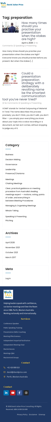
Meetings (9, 179)
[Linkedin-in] (6, 392)
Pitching (9, 220)
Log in (8, 278)
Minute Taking (11, 210)
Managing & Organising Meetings (20, 205)
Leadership (10, 169)
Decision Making (12, 159)
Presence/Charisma (14, 173)
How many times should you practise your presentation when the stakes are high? (34, 31)
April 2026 (10, 242)
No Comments (11, 103)
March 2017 (10, 257)
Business (9, 154)
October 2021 (11, 252)
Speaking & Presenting (25, 45)
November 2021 (12, 247)
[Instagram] (26, 392)
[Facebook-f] (19, 392)
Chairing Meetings (13, 183)
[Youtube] (12, 392)
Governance (11, 164)
